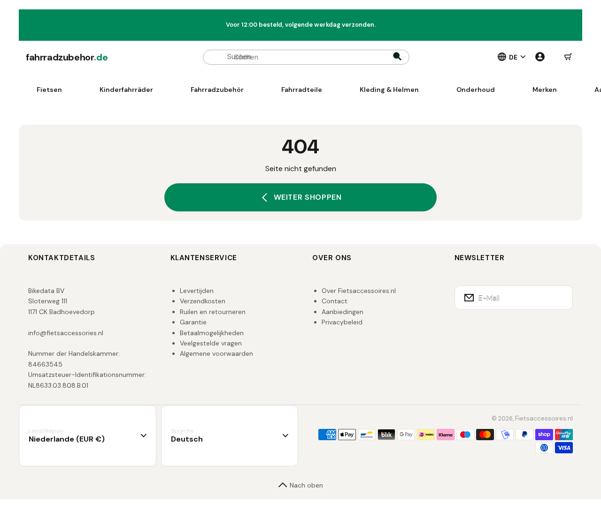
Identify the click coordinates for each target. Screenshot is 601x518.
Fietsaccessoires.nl (544, 418)
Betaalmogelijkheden (212, 333)
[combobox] (306, 57)
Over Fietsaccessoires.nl (359, 290)
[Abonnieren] (560, 297)
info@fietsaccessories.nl (65, 333)
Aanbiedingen (342, 312)
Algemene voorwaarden (216, 353)
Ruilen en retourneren (213, 312)
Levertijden (197, 290)
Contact (334, 301)
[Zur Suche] (397, 57)
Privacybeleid (342, 322)
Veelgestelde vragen (211, 343)
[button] (568, 57)
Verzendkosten (202, 301)
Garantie (193, 322)
